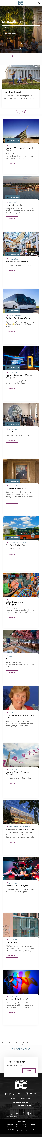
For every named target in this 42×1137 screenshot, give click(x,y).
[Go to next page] (23, 1044)
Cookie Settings (11, 1124)
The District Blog (23, 1106)
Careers (33, 1124)
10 (27, 1042)
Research (27, 1127)
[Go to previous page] (2, 1042)
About (24, 1124)
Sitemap (9, 1127)
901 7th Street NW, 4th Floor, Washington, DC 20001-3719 (21, 1113)
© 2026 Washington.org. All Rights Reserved (21, 1130)
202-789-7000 (12, 1117)
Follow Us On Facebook (18, 1093)
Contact (18, 1127)
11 (31, 1042)
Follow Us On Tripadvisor (34, 1093)
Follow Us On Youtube (30, 1093)
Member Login (22, 1102)
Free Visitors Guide (22, 1099)
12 (35, 1042)
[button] (21, 77)
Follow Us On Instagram (26, 1093)
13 (40, 1042)
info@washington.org (28, 1117)
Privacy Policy (21, 1121)
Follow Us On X (22, 1094)
